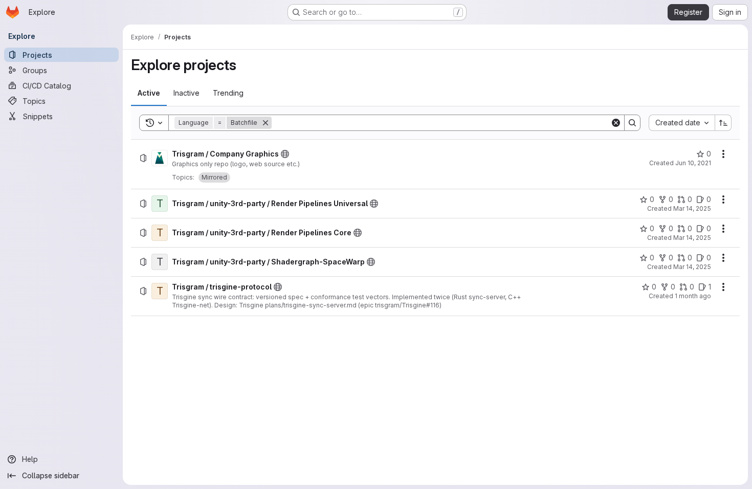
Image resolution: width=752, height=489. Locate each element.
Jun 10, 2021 (693, 163)
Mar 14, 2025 (692, 208)
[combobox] (682, 123)
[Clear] (616, 123)
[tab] (149, 93)
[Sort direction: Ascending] (723, 123)
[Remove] (265, 123)
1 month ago (693, 296)
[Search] (632, 123)
